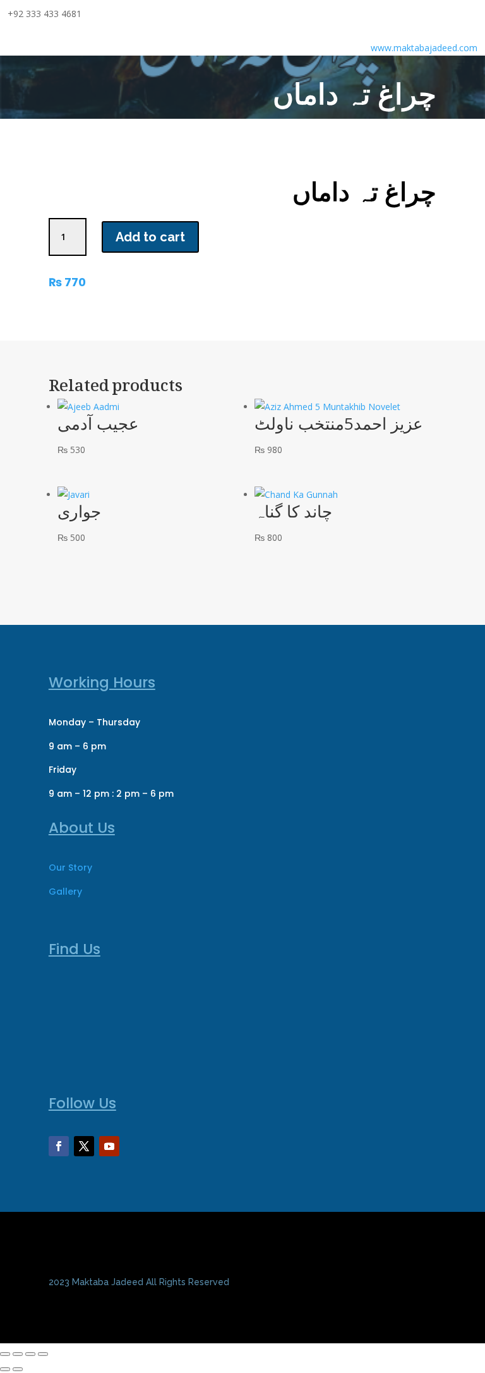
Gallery (65, 891)
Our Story (70, 867)
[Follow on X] (84, 1146)
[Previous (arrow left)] (5, 1369)
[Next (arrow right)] (18, 1369)
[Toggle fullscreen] (18, 1354)
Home (325, 128)
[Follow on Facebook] (59, 1146)
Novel (361, 128)
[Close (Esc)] (43, 1354)
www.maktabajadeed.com (424, 48)
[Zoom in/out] (5, 1354)
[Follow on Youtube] (109, 1146)
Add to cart (150, 237)
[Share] (30, 1354)
